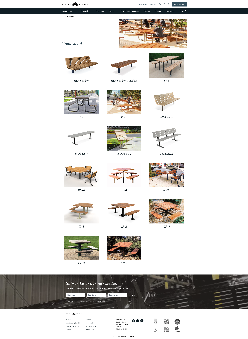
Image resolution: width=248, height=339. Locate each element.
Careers (68, 329)
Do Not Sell (89, 323)
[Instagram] (137, 320)
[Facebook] (133, 320)
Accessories (170, 11)
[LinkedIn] (141, 320)
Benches (99, 11)
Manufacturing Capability (73, 323)
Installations (143, 4)
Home (62, 16)
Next (133, 295)
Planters (112, 11)
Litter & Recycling (83, 11)
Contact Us (179, 4)
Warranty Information (72, 326)
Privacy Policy (90, 329)
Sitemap (88, 319)
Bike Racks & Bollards (129, 11)
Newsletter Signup (91, 326)
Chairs (157, 11)
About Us (68, 319)
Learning (153, 4)
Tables (146, 11)
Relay (182, 11)
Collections (66, 11)
